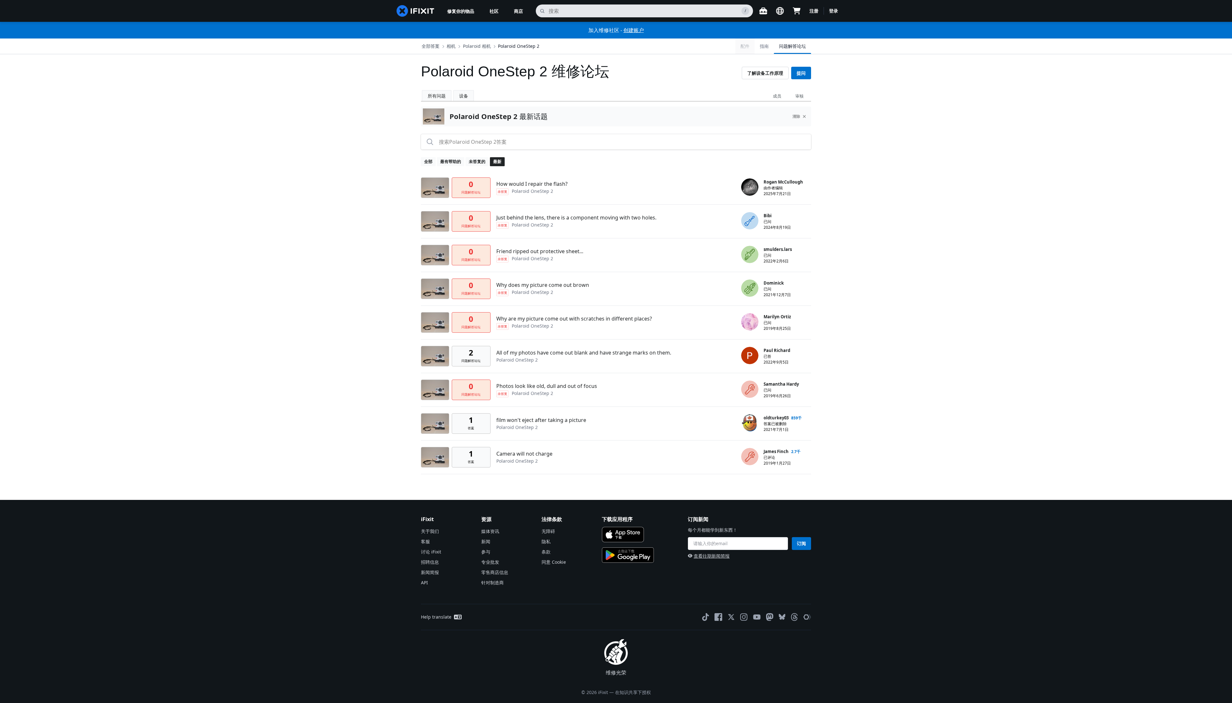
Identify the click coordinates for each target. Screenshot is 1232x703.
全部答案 (431, 46)
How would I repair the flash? (532, 183)
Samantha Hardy (781, 384)
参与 (485, 552)
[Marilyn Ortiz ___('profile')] (749, 321)
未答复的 (477, 161)
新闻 (485, 541)
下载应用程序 (617, 519)
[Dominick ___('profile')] (749, 288)
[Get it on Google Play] (628, 555)
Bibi (768, 216)
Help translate (436, 617)
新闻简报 (430, 572)
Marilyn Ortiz (777, 317)
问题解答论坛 (792, 46)
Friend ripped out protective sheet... (539, 251)
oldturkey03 (776, 418)
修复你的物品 (460, 11)
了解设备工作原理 (765, 73)
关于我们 (430, 531)
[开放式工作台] (763, 10)
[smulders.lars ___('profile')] (749, 254)
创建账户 (633, 30)
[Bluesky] (782, 616)
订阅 (801, 543)
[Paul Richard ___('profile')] (749, 355)
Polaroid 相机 (477, 46)
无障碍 (548, 531)
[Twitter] (731, 617)
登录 (833, 11)
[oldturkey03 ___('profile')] (749, 423)
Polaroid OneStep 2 (518, 46)
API (424, 582)
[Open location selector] (780, 10)
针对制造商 (492, 582)
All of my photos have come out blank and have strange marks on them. (583, 352)
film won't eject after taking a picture (541, 420)
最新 (497, 161)
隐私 (546, 541)
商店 (518, 11)
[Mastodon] (770, 617)
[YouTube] (757, 617)
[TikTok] (705, 617)
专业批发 (490, 562)
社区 (494, 11)
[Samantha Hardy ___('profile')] (749, 389)
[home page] (415, 11)
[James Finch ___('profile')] (749, 456)
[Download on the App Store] (623, 534)
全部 (428, 161)
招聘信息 (430, 562)
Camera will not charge (524, 453)
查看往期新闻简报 (712, 556)
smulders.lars (778, 249)
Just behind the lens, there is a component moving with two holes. (576, 217)
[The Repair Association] (807, 617)
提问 (801, 73)
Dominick (774, 283)
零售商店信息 (494, 572)
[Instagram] (744, 617)
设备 (463, 96)
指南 (764, 46)
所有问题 (437, 96)
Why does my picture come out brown (542, 284)
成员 (777, 96)
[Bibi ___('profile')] (749, 220)
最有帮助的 (450, 161)
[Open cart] (796, 10)
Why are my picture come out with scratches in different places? (574, 318)
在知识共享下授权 (633, 692)
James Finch (776, 451)
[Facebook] (718, 617)
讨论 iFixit (431, 552)
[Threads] (794, 617)
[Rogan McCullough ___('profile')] (749, 187)
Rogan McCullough (783, 182)
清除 (796, 116)
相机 (451, 46)
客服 (425, 541)
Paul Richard (777, 350)
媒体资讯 (490, 531)
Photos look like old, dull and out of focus (546, 386)
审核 (799, 96)
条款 (546, 552)
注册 (813, 11)
